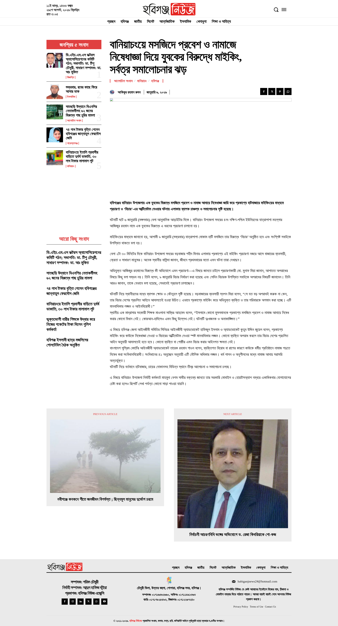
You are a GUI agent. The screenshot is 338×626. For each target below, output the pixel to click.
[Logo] (169, 9)
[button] (276, 9)
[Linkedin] (80, 601)
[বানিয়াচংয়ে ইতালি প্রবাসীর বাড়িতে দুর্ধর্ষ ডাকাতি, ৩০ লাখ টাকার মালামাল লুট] (54, 157)
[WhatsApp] (288, 91)
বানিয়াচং (70, 166)
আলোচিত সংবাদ (74, 120)
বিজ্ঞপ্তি (70, 77)
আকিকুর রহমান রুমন (129, 92)
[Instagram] (73, 601)
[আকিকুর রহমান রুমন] (113, 92)
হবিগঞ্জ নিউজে (135, 620)
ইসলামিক (71, 96)
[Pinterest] (279, 91)
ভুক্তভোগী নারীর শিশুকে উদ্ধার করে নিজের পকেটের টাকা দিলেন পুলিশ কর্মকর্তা (70, 324)
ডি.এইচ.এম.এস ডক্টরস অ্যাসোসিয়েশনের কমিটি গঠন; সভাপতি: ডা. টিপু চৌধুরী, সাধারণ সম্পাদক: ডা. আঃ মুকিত (83, 63)
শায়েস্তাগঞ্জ (72, 143)
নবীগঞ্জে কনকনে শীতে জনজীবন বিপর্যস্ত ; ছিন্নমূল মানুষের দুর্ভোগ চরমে (105, 499)
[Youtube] (104, 601)
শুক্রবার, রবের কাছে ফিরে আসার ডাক (81, 89)
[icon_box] (253, 582)
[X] (271, 91)
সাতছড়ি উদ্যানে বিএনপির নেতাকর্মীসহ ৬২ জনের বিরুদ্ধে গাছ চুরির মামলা (81, 110)
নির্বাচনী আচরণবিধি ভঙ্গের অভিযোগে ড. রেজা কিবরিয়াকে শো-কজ (232, 534)
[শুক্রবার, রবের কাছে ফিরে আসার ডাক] (54, 91)
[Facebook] (263, 91)
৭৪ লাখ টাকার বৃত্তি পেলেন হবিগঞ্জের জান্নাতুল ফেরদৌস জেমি (83, 133)
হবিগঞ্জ (155, 81)
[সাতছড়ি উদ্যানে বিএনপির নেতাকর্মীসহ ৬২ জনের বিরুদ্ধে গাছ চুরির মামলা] (54, 112)
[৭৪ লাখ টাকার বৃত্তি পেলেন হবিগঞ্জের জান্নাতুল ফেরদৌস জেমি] (54, 134)
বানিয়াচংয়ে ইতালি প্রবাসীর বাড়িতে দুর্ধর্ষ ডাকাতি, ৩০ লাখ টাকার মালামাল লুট (82, 156)
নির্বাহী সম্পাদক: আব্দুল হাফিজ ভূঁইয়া (84, 587)
